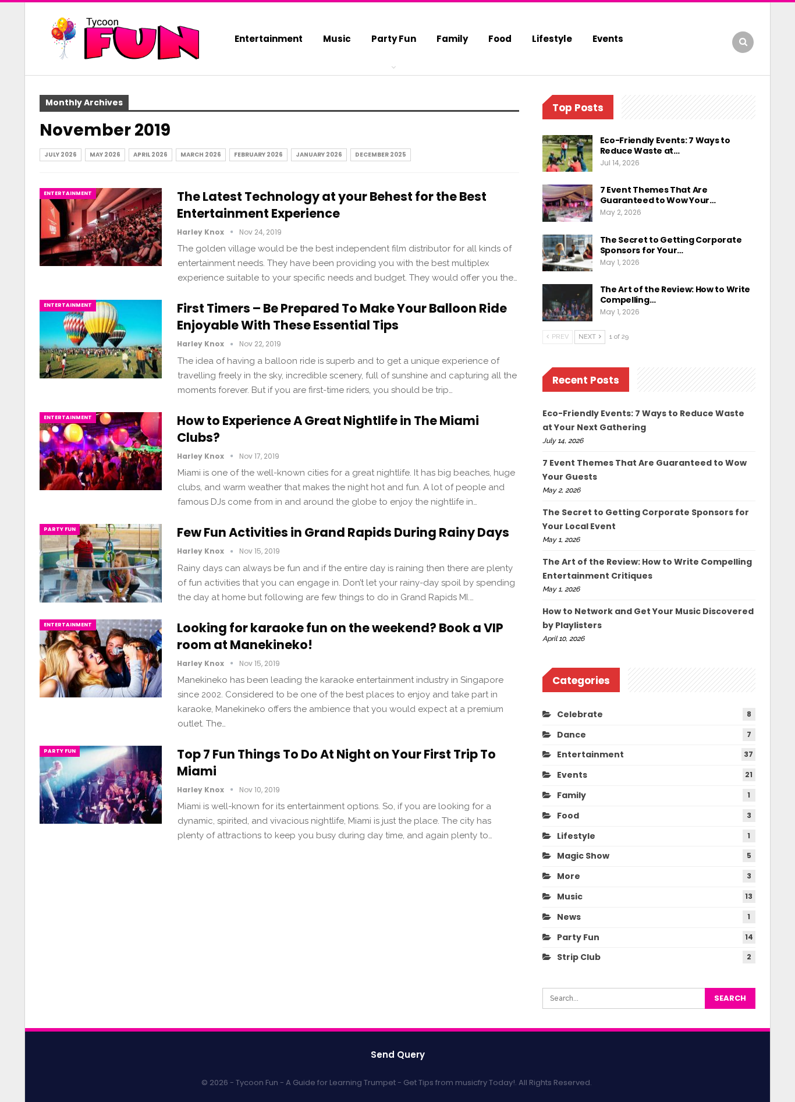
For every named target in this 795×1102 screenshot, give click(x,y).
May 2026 (105, 154)
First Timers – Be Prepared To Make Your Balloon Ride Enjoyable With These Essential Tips (342, 317)
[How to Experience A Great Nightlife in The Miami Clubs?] (101, 451)
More (568, 876)
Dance (571, 734)
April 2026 (150, 154)
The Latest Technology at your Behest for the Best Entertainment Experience (332, 205)
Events (607, 39)
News (569, 917)
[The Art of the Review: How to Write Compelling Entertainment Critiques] (567, 302)
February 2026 (258, 154)
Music (337, 39)
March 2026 (200, 154)
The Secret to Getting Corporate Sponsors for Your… (671, 245)
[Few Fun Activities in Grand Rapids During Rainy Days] (101, 563)
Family (452, 39)
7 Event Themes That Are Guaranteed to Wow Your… (658, 195)
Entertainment (269, 39)
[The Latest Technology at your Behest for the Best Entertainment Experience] (101, 227)
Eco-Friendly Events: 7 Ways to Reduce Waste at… (665, 145)
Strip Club (579, 957)
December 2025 (380, 154)
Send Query (398, 1054)
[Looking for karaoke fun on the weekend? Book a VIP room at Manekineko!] (101, 658)
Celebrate (580, 714)
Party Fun (393, 39)
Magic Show (583, 856)
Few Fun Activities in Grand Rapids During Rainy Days (343, 532)
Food (500, 39)
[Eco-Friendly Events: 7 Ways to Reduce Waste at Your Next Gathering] (567, 153)
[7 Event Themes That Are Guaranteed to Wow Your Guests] (567, 203)
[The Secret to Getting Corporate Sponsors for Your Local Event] (567, 253)
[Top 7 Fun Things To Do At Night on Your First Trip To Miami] (101, 785)
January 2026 (319, 154)
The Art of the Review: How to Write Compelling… (675, 295)
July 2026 (60, 154)
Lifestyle (552, 39)
